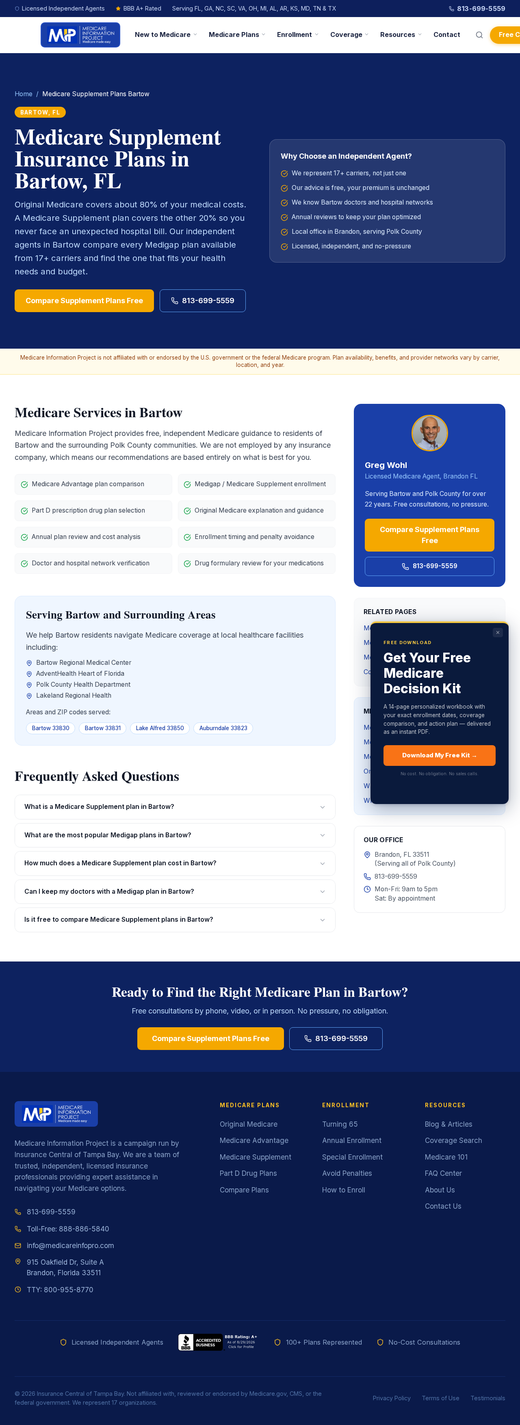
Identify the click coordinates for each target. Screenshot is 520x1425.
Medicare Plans (234, 34)
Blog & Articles (448, 1124)
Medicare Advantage (254, 1140)
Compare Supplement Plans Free (84, 300)
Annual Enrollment (351, 1140)
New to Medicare (163, 34)
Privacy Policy (392, 1398)
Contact (446, 34)
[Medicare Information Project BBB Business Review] (218, 1342)
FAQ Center (443, 1173)
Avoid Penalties (347, 1173)
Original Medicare (248, 1124)
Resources (397, 34)
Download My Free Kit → (439, 755)
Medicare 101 (446, 1157)
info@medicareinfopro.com (70, 1245)
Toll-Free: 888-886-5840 (68, 1229)
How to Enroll (343, 1190)
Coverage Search (453, 1140)
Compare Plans (244, 1190)
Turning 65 (340, 1124)
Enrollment (294, 34)
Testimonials (487, 1398)
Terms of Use (440, 1398)
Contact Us (443, 1206)
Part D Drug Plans (248, 1173)
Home (23, 94)
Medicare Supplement (255, 1157)
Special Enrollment (352, 1157)
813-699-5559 (481, 8)
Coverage (346, 34)
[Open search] (479, 35)
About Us (440, 1190)
